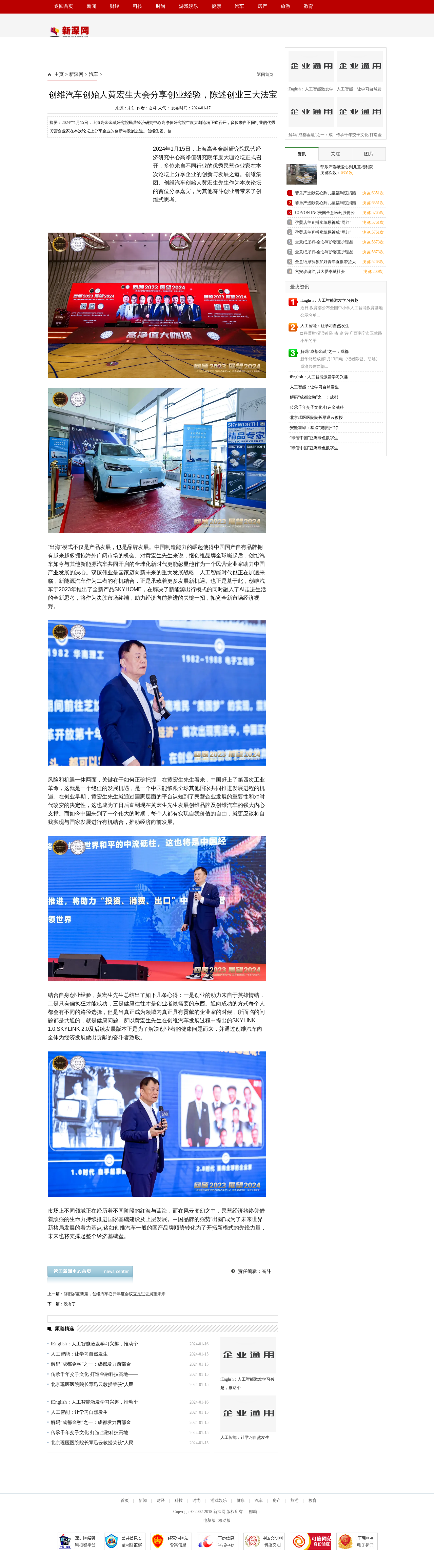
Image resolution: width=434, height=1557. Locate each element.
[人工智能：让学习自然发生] (248, 1413)
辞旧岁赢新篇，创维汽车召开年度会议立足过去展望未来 (114, 1294)
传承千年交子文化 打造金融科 (317, 407)
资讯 (302, 154)
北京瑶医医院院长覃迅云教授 (316, 417)
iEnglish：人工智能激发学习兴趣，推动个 (94, 1343)
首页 (125, 1500)
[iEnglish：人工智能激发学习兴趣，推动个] (248, 1355)
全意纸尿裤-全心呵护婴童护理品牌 (324, 243)
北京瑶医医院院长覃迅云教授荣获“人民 (92, 1384)
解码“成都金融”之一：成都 (324, 351)
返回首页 (63, 6)
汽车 (239, 6)
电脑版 (209, 1520)
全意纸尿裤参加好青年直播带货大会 (325, 262)
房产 (262, 6)
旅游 (285, 6)
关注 (335, 153)
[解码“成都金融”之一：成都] (309, 111)
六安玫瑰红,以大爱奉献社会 (320, 271)
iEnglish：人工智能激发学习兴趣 (329, 300)
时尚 (160, 6)
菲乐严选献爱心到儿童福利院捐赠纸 (325, 194)
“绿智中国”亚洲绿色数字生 (314, 437)
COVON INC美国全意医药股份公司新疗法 (325, 213)
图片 (369, 153)
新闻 (91, 6)
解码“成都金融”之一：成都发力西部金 (91, 1364)
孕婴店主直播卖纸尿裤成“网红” (323, 222)
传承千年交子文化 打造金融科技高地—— (94, 1374)
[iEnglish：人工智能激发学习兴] (309, 65)
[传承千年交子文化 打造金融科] (357, 111)
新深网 (76, 74)
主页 (59, 74)
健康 (216, 6)
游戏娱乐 (188, 6)
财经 (114, 6)
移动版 (224, 1520)
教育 (308, 6)
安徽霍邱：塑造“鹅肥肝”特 (314, 427)
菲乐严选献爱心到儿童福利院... (348, 167)
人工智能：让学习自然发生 (79, 1354)
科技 (137, 6)
